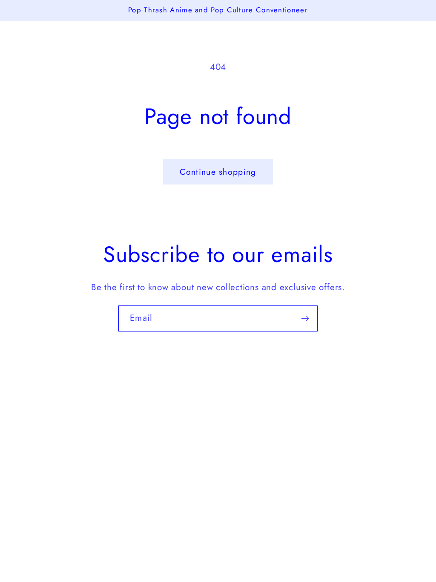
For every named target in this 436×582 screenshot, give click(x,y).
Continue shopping (218, 172)
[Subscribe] (305, 318)
